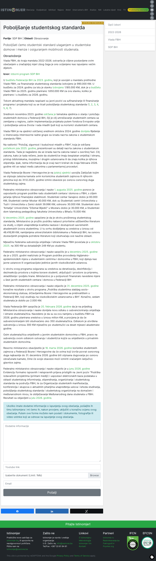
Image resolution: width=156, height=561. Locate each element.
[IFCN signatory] (132, 543)
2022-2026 (114, 32)
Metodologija (85, 540)
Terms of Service (82, 556)
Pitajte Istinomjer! (78, 524)
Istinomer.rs (108, 537)
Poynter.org (108, 546)
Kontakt (82, 546)
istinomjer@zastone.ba (17, 549)
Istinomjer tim (85, 543)
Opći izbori (114, 24)
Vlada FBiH (114, 39)
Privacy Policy (63, 556)
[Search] (152, 18)
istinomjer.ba (12, 540)
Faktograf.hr (109, 543)
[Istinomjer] (13, 9)
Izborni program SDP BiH (25, 73)
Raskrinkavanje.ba (111, 540)
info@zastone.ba (64, 543)
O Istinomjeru (85, 537)
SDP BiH (113, 47)
